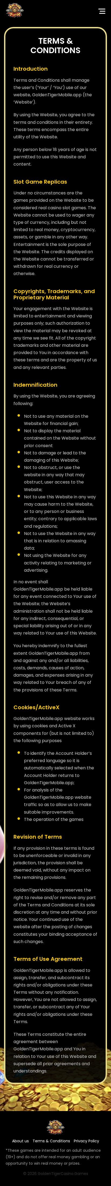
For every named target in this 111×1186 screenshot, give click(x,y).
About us (20, 1141)
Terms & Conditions (51, 1141)
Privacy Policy (86, 1141)
